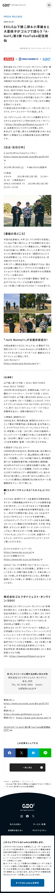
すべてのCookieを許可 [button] (27, 882)
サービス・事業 (39, 824)
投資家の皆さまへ (15, 830)
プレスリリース (27, 781)
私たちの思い (15, 824)
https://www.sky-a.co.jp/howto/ (22, 559)
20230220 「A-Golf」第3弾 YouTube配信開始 (27, 727)
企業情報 (15, 781)
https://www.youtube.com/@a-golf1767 (26, 156)
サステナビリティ (39, 830)
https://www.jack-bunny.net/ (20, 363)
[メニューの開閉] (49, 5)
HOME (6, 781)
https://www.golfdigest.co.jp (26, 656)
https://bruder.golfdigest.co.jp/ (24, 124)
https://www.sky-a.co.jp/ (18, 552)
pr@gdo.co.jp (26, 688)
